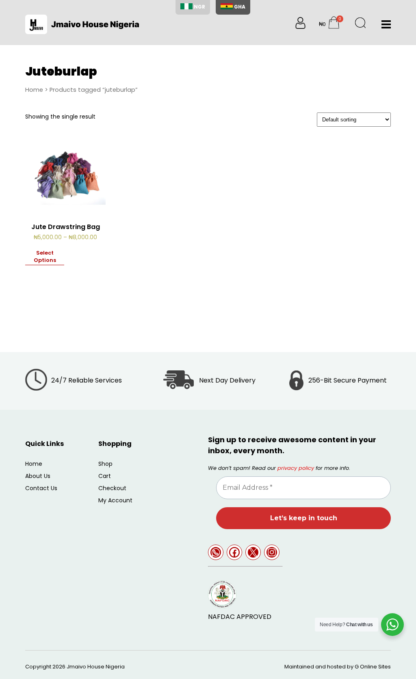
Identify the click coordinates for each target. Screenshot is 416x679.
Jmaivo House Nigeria (96, 666)
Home (34, 90)
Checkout (112, 488)
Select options (45, 256)
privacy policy (295, 468)
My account (115, 500)
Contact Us (41, 488)
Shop (105, 464)
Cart (104, 476)
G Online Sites (373, 666)
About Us (37, 476)
